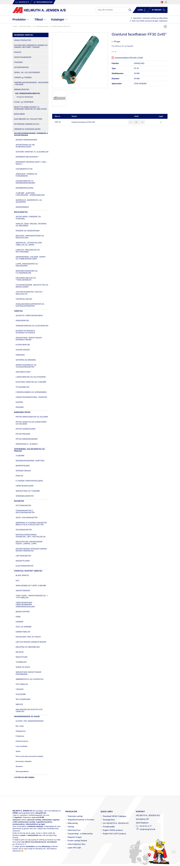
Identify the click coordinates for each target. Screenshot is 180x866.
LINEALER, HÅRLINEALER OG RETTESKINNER (28, 251)
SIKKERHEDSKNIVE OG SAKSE (27, 716)
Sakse (18, 751)
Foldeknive (20, 736)
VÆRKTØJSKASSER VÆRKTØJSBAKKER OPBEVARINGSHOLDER (25, 604)
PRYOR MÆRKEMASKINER (27, 439)
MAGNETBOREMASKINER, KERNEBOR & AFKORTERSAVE (31, 134)
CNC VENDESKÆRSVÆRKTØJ (40, 26)
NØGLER (19, 704)
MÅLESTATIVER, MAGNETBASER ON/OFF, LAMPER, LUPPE (29, 543)
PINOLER (19, 476)
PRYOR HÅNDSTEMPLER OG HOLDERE (32, 417)
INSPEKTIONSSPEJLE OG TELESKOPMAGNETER (26, 366)
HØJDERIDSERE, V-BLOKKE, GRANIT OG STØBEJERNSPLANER (31, 258)
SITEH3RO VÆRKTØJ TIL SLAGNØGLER (32, 152)
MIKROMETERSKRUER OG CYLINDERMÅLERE (26, 272)
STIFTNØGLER (22, 684)
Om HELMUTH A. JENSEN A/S (116, 823)
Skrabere (19, 766)
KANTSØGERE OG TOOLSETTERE (28, 119)
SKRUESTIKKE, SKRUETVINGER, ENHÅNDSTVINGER (29, 339)
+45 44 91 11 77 (20, 844)
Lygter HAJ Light (74, 848)
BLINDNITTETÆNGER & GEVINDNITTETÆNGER (25, 332)
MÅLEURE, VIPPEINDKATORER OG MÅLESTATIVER (30, 237)
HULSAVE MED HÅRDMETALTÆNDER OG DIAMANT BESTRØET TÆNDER (31, 46)
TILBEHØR (20, 456)
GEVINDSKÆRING (21, 67)
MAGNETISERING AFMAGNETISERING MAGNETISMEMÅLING (31, 550)
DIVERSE (19, 402)
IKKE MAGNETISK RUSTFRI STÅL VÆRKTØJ (29, 710)
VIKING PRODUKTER (22, 40)
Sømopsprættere (22, 771)
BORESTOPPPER (23, 612)
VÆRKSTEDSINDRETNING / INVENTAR (31, 397)
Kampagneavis (109, 820)
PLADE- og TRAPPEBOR (24, 102)
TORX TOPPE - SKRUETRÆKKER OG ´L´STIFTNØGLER (32, 597)
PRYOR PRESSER (23, 434)
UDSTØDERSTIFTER (24, 169)
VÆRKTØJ (18, 311)
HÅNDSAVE (20, 355)
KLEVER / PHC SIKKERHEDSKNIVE (30, 721)
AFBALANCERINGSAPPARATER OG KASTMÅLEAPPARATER (30, 305)
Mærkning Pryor (74, 830)
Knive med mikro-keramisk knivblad (29, 756)
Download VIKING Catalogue (114, 816)
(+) (113, 52)
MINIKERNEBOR (22, 207)
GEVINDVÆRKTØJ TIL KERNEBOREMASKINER (25, 182)
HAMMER (19, 622)
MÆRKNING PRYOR (22, 412)
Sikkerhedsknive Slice (76, 844)
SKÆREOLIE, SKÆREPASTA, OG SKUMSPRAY (29, 201)
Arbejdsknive (21, 731)
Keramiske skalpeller (24, 761)
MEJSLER (20, 652)
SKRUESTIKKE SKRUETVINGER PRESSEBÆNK (28, 673)
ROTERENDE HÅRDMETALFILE (26, 124)
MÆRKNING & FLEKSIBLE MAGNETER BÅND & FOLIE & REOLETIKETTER (31, 524)
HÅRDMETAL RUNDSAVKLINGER (27, 129)
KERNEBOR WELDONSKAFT (27, 157)
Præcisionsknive (22, 741)
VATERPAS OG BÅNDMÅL (26, 360)
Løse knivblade (21, 746)
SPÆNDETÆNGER (23, 471)
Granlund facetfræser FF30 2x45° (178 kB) (129, 57)
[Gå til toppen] (173, 851)
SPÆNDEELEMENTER (25, 496)
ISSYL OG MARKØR (23, 627)
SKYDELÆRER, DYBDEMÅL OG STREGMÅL (28, 218)
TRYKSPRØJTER (22, 387)
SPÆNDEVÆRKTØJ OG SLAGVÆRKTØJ (32, 326)
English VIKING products (113, 830)
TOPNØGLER (21, 662)
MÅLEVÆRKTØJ (21, 212)
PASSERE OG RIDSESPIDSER (28, 231)
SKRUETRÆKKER (23, 591)
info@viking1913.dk (147, 829)
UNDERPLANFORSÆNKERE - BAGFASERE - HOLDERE (31, 83)
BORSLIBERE (19, 114)
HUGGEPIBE (21, 694)
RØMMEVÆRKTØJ (21, 89)
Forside (14, 26)
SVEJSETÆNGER (23, 350)
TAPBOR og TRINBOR (23, 77)
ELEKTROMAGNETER (24, 566)
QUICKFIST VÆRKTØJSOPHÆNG (29, 315)
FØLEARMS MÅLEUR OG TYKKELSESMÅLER (26, 279)
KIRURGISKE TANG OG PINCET (28, 637)
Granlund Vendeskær (25, 97)
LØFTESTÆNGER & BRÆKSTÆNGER (31, 642)
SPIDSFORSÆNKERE (22, 57)
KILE (17, 581)
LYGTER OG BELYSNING (24, 777)
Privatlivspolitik (109, 827)
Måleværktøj (73, 823)
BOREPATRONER (23, 466)
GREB (18, 617)
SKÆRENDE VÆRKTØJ (25, 26)
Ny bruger (156, 10)
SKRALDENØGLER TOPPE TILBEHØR (31, 586)
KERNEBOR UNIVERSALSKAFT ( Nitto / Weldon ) (31, 163)
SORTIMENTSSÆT (23, 372)
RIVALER (17, 52)
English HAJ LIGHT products (114, 834)
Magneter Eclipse (75, 837)
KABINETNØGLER (23, 632)
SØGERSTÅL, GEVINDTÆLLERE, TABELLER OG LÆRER (29, 244)
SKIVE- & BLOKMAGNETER (26, 517)
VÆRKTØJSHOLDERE (24, 486)
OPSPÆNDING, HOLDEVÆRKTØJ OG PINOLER (29, 450)
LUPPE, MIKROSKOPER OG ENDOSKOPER (27, 265)
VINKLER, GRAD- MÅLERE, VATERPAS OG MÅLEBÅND (31, 225)
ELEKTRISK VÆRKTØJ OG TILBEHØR (31, 382)
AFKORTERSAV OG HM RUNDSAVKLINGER (25, 146)
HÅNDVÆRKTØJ (22, 321)
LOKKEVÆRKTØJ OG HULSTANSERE (31, 377)
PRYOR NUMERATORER (25, 429)
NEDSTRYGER (21, 657)
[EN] (166, 2)
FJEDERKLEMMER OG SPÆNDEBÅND (31, 392)
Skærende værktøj (75, 816)
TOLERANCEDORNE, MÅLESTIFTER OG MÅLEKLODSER (32, 286)
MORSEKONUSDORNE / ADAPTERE (30, 461)
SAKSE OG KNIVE (23, 667)
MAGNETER (19, 501)
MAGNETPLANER (23, 561)
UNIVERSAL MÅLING (24, 299)
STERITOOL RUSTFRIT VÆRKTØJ (28, 571)
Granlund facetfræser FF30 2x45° (83, 122)
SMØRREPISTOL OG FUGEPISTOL (30, 679)
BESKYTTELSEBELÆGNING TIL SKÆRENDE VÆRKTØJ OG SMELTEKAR (30, 108)
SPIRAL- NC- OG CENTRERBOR (27, 72)
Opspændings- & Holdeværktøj (80, 834)
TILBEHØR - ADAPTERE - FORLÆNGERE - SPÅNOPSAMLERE (30, 194)
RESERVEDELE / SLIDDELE (27, 444)
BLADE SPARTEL (22, 575)
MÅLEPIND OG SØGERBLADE (28, 647)
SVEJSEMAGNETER (24, 530)
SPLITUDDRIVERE (23, 699)
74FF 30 (57, 122)
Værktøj (71, 827)
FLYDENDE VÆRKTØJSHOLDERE (29, 481)
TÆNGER (19, 689)
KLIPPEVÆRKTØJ (23, 345)
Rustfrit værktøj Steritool (77, 841)
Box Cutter (20, 726)
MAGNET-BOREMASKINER (26, 140)
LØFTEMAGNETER (23, 556)
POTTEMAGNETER (23, 505)
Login (140, 10)
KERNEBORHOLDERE (24, 188)
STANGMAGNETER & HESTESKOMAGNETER (25, 511)
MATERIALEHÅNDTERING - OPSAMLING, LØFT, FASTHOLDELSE (30, 536)
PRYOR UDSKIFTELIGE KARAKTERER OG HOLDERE (31, 423)
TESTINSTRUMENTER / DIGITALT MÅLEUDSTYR (29, 293)
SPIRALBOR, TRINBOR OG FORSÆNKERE (26, 175)
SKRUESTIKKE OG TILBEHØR (28, 491)
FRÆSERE (18, 62)
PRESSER (20, 407)
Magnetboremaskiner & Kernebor (81, 820)
